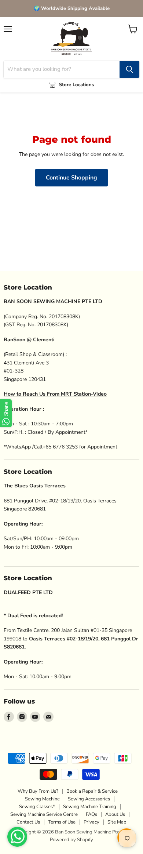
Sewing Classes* (37, 806)
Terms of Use (62, 822)
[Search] (129, 69)
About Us (115, 814)
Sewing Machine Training (89, 806)
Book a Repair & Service (92, 791)
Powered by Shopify (71, 839)
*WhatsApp (17, 446)
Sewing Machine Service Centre (44, 814)
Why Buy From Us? (38, 791)
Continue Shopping (71, 178)
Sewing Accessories (89, 799)
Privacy (91, 822)
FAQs (91, 814)
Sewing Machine (42, 799)
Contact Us (28, 822)
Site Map (116, 822)
